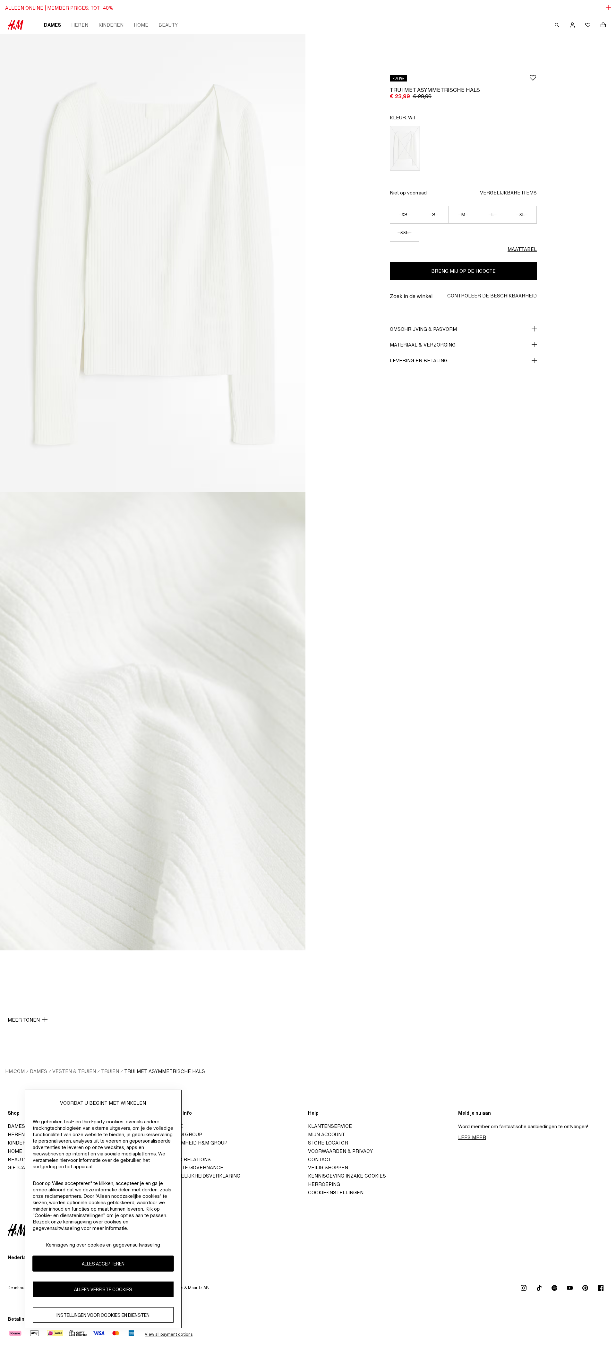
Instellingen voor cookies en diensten (103, 1314)
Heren (79, 25)
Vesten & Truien (74, 1071)
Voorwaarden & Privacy (340, 1151)
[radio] (405, 148)
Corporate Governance (190, 1167)
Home (141, 25)
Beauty (168, 25)
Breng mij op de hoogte (463, 271)
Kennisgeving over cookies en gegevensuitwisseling (103, 1245)
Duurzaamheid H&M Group (192, 1142)
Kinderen (111, 25)
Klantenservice (330, 1126)
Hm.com (15, 1071)
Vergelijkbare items (508, 192)
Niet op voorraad (408, 192)
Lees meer (472, 1137)
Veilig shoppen (328, 1167)
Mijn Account (326, 1134)
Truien (110, 1071)
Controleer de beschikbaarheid (492, 295)
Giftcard (20, 1167)
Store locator (328, 1142)
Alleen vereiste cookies (103, 1289)
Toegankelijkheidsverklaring (199, 1176)
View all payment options (169, 1334)
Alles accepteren (103, 1263)
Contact (319, 1159)
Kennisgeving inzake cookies (347, 1176)
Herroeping (324, 1184)
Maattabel (522, 249)
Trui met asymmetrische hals (164, 1071)
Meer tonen (24, 1020)
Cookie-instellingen (336, 1192)
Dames (52, 25)
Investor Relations (184, 1159)
